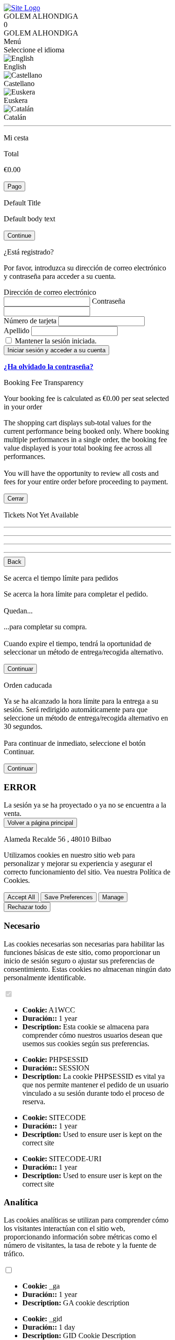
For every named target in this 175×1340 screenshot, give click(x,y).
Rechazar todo (27, 906)
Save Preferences (68, 897)
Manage (113, 897)
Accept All (21, 897)
